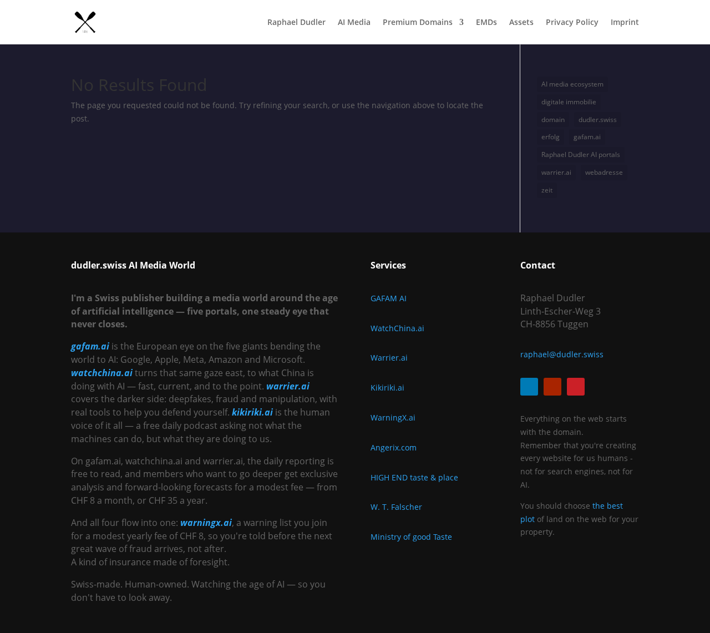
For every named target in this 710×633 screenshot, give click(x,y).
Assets (521, 22)
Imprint (625, 22)
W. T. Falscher (396, 507)
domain (553, 119)
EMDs (486, 22)
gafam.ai (587, 136)
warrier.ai (556, 172)
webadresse (604, 172)
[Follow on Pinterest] (576, 387)
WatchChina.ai (397, 328)
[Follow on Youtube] (552, 387)
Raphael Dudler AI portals (580, 154)
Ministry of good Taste (411, 536)
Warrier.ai (389, 357)
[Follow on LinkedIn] (529, 387)
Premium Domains (418, 22)
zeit (546, 190)
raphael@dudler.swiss (562, 354)
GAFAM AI (389, 298)
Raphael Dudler (296, 22)
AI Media (354, 22)
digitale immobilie (568, 102)
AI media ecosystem (572, 84)
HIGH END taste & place (414, 477)
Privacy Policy (572, 22)
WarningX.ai (393, 417)
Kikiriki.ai (387, 387)
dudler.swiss (598, 119)
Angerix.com (394, 447)
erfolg (550, 136)
